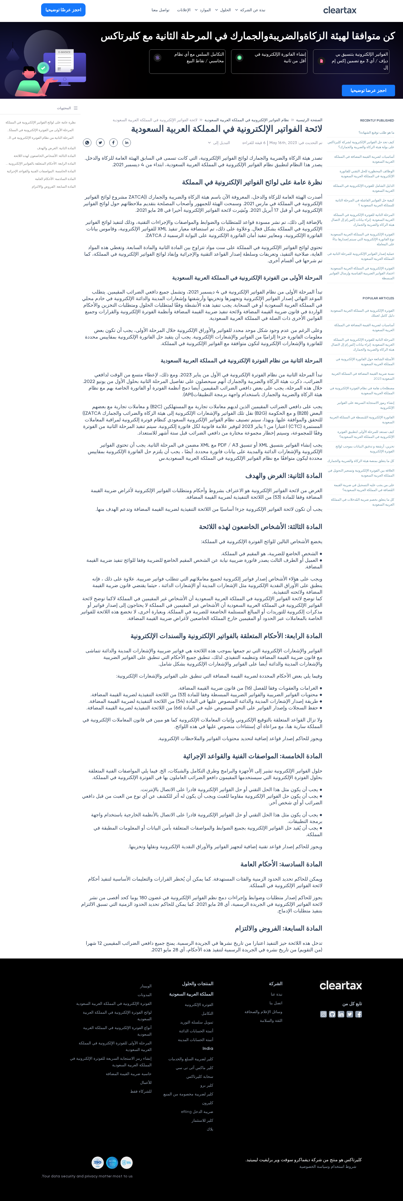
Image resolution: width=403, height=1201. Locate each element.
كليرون (207, 1103)
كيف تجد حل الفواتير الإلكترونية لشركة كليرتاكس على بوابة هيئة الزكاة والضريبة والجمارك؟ (361, 144)
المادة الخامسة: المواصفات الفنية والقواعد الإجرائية (41, 171)
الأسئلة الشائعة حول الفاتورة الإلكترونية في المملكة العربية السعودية (365, 361)
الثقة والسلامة (271, 1020)
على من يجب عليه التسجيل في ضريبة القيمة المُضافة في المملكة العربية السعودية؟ (364, 487)
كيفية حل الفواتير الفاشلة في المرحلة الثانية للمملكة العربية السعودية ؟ (364, 202)
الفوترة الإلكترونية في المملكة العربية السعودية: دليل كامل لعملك (362, 313)
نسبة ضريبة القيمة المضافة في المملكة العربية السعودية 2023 (362, 376)
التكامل (207, 1013)
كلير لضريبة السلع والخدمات (190, 1059)
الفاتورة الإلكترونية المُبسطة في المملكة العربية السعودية (362, 419)
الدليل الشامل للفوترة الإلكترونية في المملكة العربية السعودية (363, 188)
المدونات (145, 995)
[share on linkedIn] (126, 142)
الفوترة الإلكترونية (199, 1004)
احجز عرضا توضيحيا (368, 90)
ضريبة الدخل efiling (197, 1111)
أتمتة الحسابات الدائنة (196, 1031)
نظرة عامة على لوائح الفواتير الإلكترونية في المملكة (40, 122)
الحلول (225, 10)
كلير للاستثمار (202, 1120)
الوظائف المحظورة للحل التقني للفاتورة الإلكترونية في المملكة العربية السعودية (367, 173)
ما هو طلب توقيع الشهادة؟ (376, 132)
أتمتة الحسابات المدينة (195, 1040)
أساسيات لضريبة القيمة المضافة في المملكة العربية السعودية (364, 159)
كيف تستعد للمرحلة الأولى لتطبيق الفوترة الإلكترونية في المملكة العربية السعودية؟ (365, 434)
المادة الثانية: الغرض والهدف (56, 148)
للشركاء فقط (141, 1091)
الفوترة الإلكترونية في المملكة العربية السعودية (114, 1003)
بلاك (210, 1129)
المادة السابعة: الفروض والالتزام (54, 186)
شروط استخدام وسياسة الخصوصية (327, 1166)
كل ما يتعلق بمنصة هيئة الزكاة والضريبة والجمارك (360, 461)
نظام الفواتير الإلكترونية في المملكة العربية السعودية (247, 120)
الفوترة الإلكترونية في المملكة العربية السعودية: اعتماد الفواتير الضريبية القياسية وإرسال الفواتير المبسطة (361, 273)
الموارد (205, 10)
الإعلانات (184, 10)
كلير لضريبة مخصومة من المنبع (188, 1094)
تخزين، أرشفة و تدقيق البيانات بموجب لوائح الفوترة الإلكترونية (365, 448)
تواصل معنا (160, 10)
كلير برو (206, 1085)
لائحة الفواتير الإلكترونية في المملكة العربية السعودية (155, 120)
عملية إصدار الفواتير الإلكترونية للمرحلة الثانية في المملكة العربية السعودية (360, 256)
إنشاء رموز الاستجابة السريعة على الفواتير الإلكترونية (365, 405)
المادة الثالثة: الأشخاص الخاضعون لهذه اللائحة (45, 156)
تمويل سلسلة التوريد (196, 1022)
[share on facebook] (113, 142)
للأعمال (146, 1082)
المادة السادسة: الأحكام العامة (55, 179)
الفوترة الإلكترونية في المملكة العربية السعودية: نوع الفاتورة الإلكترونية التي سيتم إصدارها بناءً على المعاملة (362, 239)
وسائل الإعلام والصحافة (263, 1012)
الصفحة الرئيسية (309, 120)
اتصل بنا (275, 1003)
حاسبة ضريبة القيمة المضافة (129, 1074)
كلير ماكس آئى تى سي (194, 1067)
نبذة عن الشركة (252, 10)
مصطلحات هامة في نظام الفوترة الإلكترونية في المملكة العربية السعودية (362, 390)
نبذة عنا (276, 994)
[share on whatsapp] (87, 142)
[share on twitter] (100, 142)
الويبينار (146, 986)
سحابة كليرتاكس (199, 1076)
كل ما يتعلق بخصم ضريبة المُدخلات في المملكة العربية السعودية (362, 502)
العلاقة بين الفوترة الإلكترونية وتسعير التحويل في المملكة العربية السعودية (361, 473)
